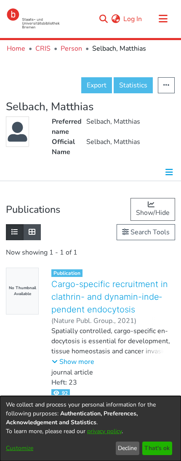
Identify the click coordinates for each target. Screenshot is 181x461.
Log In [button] (133, 19)
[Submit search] (103, 19)
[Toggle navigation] (163, 19)
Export (96, 85)
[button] (73, 361)
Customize (19, 448)
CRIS (43, 48)
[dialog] (90, 428)
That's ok (157, 448)
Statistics (133, 85)
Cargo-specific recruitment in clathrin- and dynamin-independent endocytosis (109, 297)
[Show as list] (15, 232)
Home (16, 48)
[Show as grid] (32, 232)
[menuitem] (115, 19)
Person (71, 48)
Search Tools (149, 232)
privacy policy (104, 431)
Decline (127, 448)
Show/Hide (153, 212)
